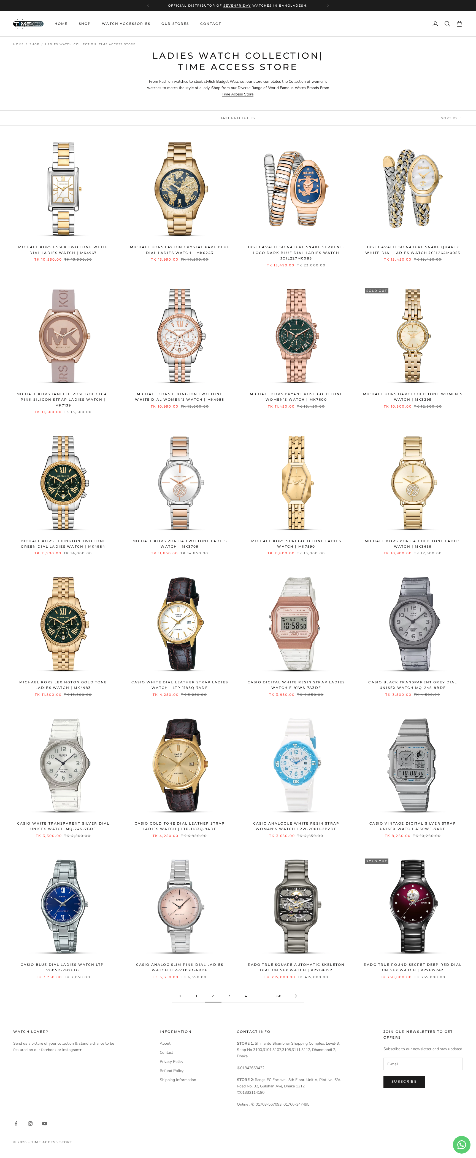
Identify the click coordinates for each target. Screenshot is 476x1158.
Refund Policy (171, 1070)
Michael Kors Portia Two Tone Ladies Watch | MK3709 (179, 544)
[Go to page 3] (296, 996)
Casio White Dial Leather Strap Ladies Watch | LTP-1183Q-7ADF (179, 685)
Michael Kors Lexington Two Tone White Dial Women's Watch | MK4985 (179, 397)
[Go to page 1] (180, 996)
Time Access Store (237, 94)
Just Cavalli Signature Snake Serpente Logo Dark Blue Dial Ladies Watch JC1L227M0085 (296, 252)
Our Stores (175, 24)
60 (279, 996)
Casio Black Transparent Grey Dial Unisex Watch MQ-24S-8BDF (412, 685)
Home (61, 24)
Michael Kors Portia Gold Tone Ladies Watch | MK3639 (413, 544)
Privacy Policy (171, 1061)
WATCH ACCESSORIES (126, 24)
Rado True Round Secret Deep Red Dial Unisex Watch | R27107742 (413, 967)
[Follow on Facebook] (16, 1123)
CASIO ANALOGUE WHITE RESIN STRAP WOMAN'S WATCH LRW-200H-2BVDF (296, 826)
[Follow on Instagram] (30, 1123)
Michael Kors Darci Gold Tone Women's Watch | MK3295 (413, 397)
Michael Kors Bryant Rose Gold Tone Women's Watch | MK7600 (296, 397)
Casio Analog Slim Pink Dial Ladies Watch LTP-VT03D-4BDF (179, 967)
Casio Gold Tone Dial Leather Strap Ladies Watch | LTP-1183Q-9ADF (180, 826)
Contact (210, 24)
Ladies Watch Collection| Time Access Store (90, 44)
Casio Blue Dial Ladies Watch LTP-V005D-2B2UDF (63, 967)
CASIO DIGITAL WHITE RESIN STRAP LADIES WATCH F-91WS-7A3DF (296, 685)
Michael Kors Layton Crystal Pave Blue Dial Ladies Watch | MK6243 (179, 250)
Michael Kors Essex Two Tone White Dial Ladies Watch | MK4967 (63, 250)
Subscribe (404, 1081)
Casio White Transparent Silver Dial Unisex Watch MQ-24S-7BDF (63, 826)
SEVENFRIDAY (237, 5)
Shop (85, 24)
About (165, 1043)
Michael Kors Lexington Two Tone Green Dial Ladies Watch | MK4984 (63, 544)
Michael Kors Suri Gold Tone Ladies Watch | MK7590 (296, 544)
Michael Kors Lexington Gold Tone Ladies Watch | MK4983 (63, 685)
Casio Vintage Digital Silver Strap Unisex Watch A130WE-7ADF (412, 826)
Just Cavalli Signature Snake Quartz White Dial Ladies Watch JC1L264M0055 (413, 250)
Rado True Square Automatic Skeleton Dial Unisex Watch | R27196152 (296, 967)
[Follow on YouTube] (44, 1123)
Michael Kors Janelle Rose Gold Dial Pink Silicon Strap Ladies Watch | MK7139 (63, 399)
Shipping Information (178, 1079)
